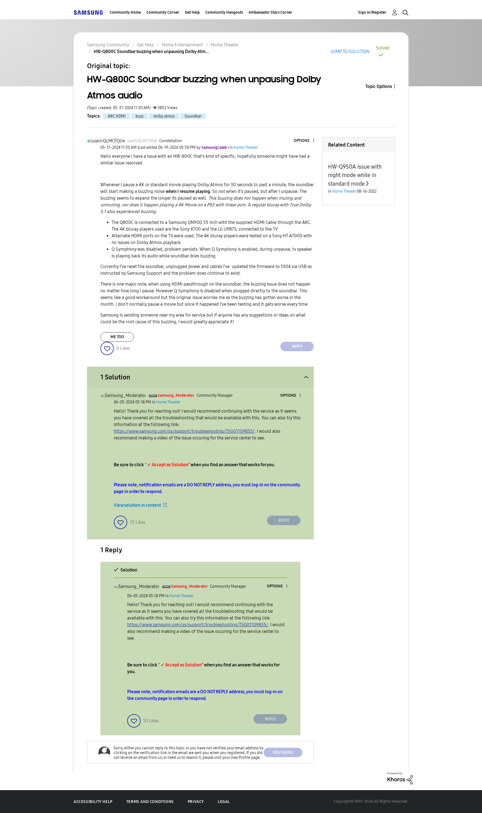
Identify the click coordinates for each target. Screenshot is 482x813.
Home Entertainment (182, 44)
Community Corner (162, 12)
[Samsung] (88, 12)
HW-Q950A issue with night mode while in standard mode (355, 175)
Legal (224, 801)
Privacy (196, 801)
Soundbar (193, 116)
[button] (304, 141)
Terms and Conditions (150, 801)
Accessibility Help (93, 801)
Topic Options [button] (378, 86)
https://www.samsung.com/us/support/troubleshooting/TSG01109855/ (184, 431)
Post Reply (283, 752)
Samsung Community (108, 44)
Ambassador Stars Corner (270, 12)
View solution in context (137, 505)
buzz (139, 116)
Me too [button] (117, 336)
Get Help (192, 12)
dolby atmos (164, 116)
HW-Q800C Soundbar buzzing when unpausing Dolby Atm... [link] (151, 51)
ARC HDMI (117, 116)
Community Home (125, 12)
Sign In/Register (372, 12)
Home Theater (224, 44)
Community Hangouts (224, 12)
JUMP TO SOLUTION (350, 51)
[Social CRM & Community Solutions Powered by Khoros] (400, 778)
